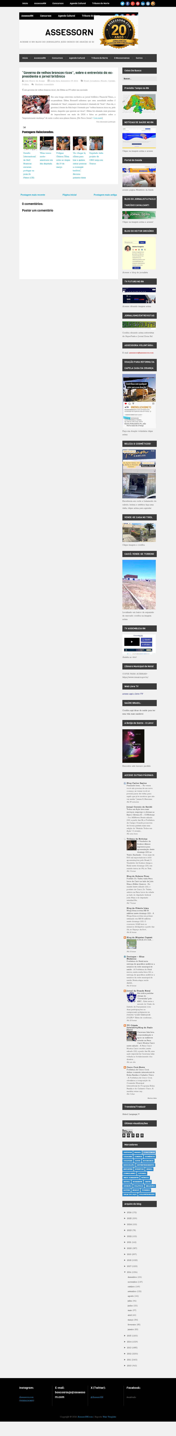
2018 (129, 1260)
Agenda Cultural (78, 3)
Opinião (111, 81)
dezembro (133, 1277)
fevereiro (132, 1324)
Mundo (104, 81)
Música (145, 1178)
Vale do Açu (130, 1194)
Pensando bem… (134, 785)
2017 (129, 1266)
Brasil (86, 81)
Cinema (138, 1157)
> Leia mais (97, 118)
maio (130, 1310)
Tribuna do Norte (100, 3)
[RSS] (153, 3)
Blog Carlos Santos (137, 783)
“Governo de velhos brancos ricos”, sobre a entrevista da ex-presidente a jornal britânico (67, 75)
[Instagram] (148, 3)
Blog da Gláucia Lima (138, 908)
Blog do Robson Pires (138, 876)
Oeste (148, 1182)
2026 (129, 1212)
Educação (128, 1165)
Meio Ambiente (131, 1178)
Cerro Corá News (136, 1067)
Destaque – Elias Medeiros (135, 958)
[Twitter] (122, 3)
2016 (129, 1272)
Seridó (135, 1190)
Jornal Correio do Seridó (139, 807)
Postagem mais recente (33, 195)
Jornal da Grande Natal (138, 991)
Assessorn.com (26, 1397)
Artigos (127, 1152)
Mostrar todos (152, 1098)
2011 (129, 1360)
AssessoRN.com (85, 1417)
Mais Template (109, 1417)
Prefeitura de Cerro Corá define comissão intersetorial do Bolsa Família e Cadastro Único (141, 1072)
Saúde (126, 1190)
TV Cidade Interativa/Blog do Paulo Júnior (140, 1027)
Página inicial (69, 195)
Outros (139, 58)
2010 (129, 1365)
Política (25, 84)
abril (130, 1315)
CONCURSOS (149, 1152)
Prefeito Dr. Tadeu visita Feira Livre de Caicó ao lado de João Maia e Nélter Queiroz (140, 881)
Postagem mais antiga (105, 195)
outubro (131, 1286)
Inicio (25, 3)
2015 (129, 1336)
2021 (129, 1242)
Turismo (146, 1190)
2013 (129, 1348)
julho (130, 1301)
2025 (129, 1218)
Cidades (127, 1157)
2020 (129, 1248)
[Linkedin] (143, 3)
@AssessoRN (97, 1397)
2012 (129, 1354)
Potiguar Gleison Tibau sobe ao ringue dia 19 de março (63, 160)
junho (131, 1306)
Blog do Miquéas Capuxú (139, 937)
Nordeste (137, 1182)
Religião (150, 1186)
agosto (131, 1296)
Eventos (139, 1169)
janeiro (131, 1329)
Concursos (58, 3)
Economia (148, 1161)
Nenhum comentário (45, 84)
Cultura (127, 1161)
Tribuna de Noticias (137, 839)
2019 (129, 1254)
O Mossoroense (122, 58)
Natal (126, 1182)
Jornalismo (95, 81)
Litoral (142, 1173)
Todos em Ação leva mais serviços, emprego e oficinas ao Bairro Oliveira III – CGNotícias (141, 812)
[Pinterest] (138, 3)
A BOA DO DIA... (144, 940)
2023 (129, 1230)
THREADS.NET (26, 1400)
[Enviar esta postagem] (24, 127)
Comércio (150, 1157)
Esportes (127, 1169)
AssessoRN (40, 3)
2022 (129, 1236)
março (131, 1320)
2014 (129, 1342)
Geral (149, 1169)
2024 (129, 1224)
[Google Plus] (132, 3)
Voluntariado (146, 1194)
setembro (132, 1291)
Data (137, 1161)
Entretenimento (145, 1165)
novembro (133, 1282)
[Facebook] (127, 3)
